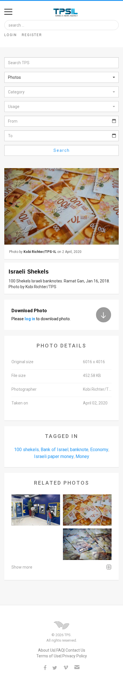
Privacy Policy (74, 656)
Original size (22, 361)
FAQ (60, 650)
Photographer (24, 389)
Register (32, 35)
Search (61, 150)
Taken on (19, 403)
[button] (61, 77)
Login (10, 35)
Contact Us (75, 650)
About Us (46, 650)
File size (18, 375)
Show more (21, 567)
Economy (99, 449)
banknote (79, 449)
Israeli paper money (54, 456)
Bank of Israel (54, 449)
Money (82, 456)
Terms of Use (48, 656)
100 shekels (26, 449)
